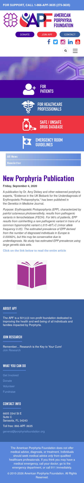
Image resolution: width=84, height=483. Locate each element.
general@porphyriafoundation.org (24, 431)
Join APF (47, 34)
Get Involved (11, 375)
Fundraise (9, 392)
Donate (25, 34)
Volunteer (9, 386)
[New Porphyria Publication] (32, 273)
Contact (69, 34)
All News (12, 156)
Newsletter (14, 163)
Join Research (12, 350)
